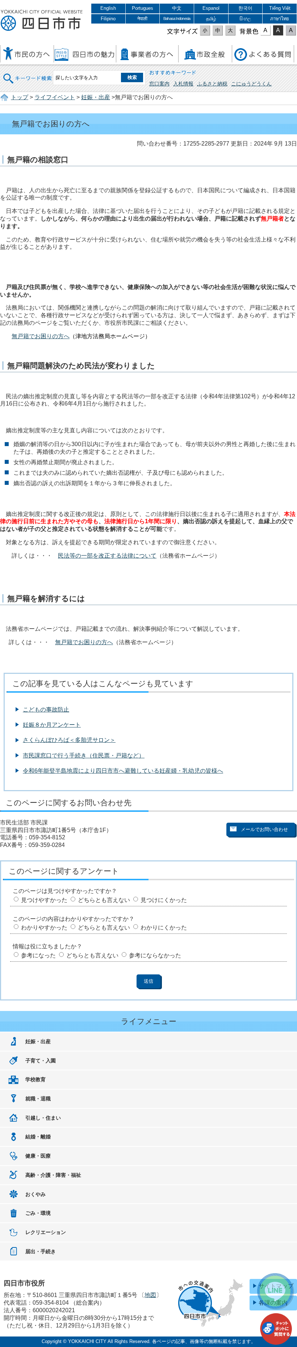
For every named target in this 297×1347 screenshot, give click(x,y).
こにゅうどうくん (251, 84)
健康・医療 (38, 1156)
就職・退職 (38, 1098)
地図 (150, 1295)
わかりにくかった (164, 927)
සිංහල (245, 18)
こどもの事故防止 (46, 709)
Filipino (108, 18)
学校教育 (35, 1079)
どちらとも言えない (104, 900)
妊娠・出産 (95, 97)
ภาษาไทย (279, 18)
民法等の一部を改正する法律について (107, 556)
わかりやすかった (44, 927)
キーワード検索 (28, 74)
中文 (176, 8)
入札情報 (183, 84)
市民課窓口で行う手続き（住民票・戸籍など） (84, 755)
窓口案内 (159, 84)
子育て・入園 (40, 1060)
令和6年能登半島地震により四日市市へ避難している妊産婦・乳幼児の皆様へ (123, 771)
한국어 (245, 8)
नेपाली (142, 18)
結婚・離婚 (38, 1137)
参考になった (38, 955)
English (108, 8)
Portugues (142, 8)
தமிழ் (211, 18)
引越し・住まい (43, 1118)
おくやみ (35, 1194)
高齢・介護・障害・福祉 (53, 1175)
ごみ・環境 (38, 1213)
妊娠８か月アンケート (52, 725)
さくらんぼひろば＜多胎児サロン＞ (69, 740)
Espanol (210, 8)
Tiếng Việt (279, 8)
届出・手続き (40, 1251)
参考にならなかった (155, 955)
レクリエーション (45, 1232)
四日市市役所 (41, 20)
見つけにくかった (164, 900)
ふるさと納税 (212, 84)
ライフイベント (54, 97)
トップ (19, 97)
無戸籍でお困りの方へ (41, 336)
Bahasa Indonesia (176, 18)
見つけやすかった (44, 900)
